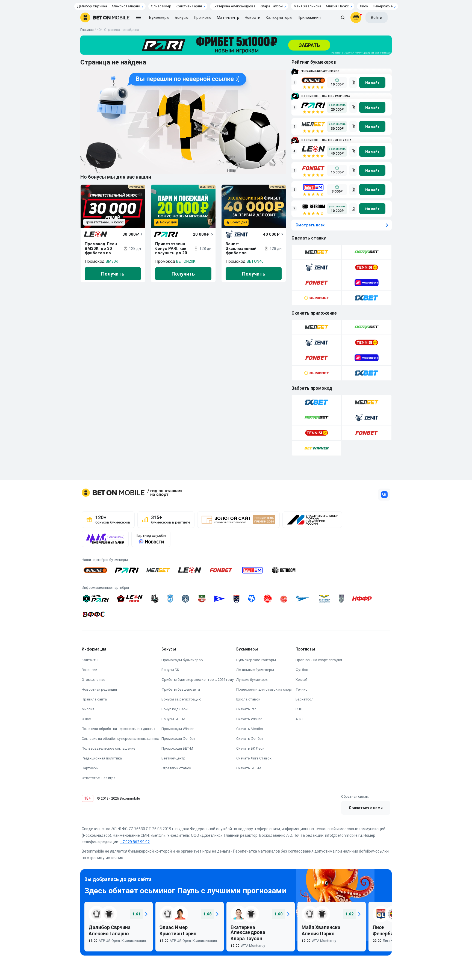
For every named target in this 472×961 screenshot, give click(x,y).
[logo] (104, 17)
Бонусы (181, 17)
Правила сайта (94, 699)
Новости (252, 17)
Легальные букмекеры (255, 670)
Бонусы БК (170, 670)
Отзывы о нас (93, 680)
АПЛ (299, 719)
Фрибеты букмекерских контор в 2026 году (197, 680)
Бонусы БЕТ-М (173, 719)
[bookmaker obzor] (353, 82)
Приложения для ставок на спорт (264, 689)
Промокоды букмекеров (182, 660)
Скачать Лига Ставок (254, 758)
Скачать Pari (246, 709)
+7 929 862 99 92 (135, 842)
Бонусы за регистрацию (181, 699)
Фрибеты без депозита (180, 689)
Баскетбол (305, 699)
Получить (112, 274)
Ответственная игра (99, 778)
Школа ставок (248, 699)
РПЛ (299, 709)
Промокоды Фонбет (178, 739)
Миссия (88, 709)
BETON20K (185, 261)
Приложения (309, 17)
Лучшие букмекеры (252, 680)
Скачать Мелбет (250, 729)
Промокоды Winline (177, 729)
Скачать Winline (249, 719)
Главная (87, 29)
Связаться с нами (366, 808)
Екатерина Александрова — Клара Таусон (248, 6)
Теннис (301, 689)
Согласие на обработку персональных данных (120, 739)
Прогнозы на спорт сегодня (319, 660)
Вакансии (89, 670)
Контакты (90, 660)
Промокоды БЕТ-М (177, 748)
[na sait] (372, 82)
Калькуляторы (279, 17)
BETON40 (255, 261)
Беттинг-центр (173, 758)
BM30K (112, 261)
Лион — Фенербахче (376, 6)
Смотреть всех (310, 225)
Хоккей (302, 680)
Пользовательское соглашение (108, 748)
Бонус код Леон (174, 709)
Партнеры (90, 768)
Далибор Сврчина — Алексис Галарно (108, 6)
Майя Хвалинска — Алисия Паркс (321, 6)
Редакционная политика (102, 758)
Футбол (302, 670)
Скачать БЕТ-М (248, 768)
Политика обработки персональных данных (118, 729)
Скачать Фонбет (249, 739)
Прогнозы (202, 17)
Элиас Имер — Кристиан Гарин (176, 6)
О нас (86, 719)
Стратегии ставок (176, 768)
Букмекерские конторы (256, 660)
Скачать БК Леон (250, 748)
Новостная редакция (99, 689)
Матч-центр (228, 17)
